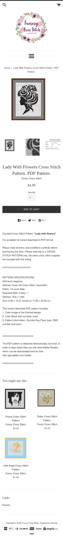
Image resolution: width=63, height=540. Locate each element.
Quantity (31, 192)
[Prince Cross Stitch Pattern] (15, 399)
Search (6, 505)
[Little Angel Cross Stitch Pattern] (15, 448)
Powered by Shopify (48, 523)
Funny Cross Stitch (30, 523)
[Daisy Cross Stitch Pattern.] (47, 399)
